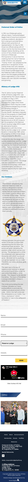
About (11, 434)
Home (6, 434)
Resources (14, 441)
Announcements (19, 434)
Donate (15, 438)
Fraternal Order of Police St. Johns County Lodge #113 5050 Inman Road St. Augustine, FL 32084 (12, 447)
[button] (25, 2)
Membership (7, 438)
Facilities (21, 438)
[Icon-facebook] (25, 13)
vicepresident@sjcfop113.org (14, 460)
